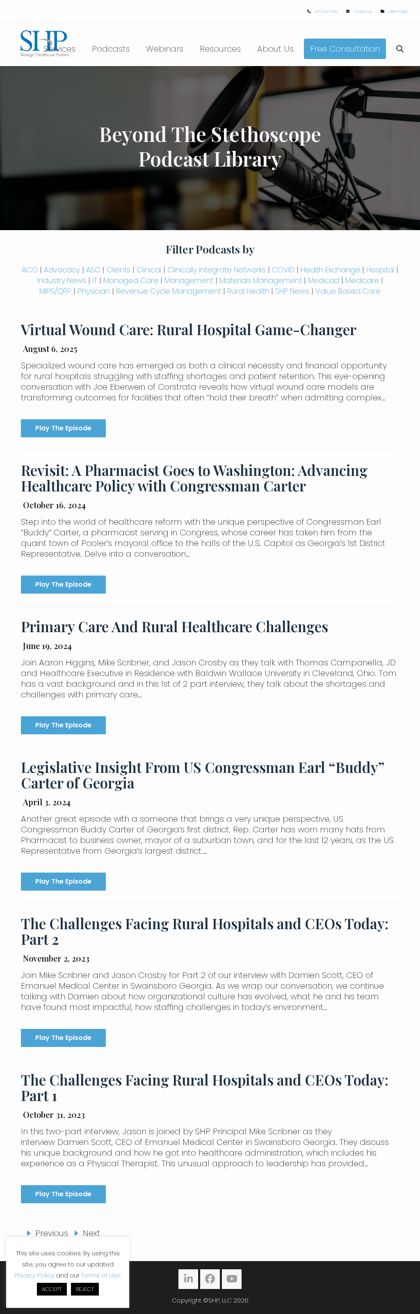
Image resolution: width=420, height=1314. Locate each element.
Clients (118, 270)
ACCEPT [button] (52, 1289)
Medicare (362, 280)
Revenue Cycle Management (168, 291)
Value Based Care (348, 291)
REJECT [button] (85, 1289)
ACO (30, 270)
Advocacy (62, 270)
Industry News (61, 280)
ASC (93, 270)
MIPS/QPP (55, 291)
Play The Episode (63, 428)
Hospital (380, 270)
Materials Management (260, 280)
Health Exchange (330, 270)
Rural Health (248, 291)
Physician (94, 291)
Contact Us (363, 11)
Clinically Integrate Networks (216, 270)
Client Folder (398, 11)
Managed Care (130, 280)
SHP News (292, 291)
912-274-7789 (326, 11)
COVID (283, 270)
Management (188, 280)
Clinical (149, 270)
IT (94, 280)
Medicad (323, 280)
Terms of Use (100, 1275)
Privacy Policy (34, 1275)
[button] (400, 49)
